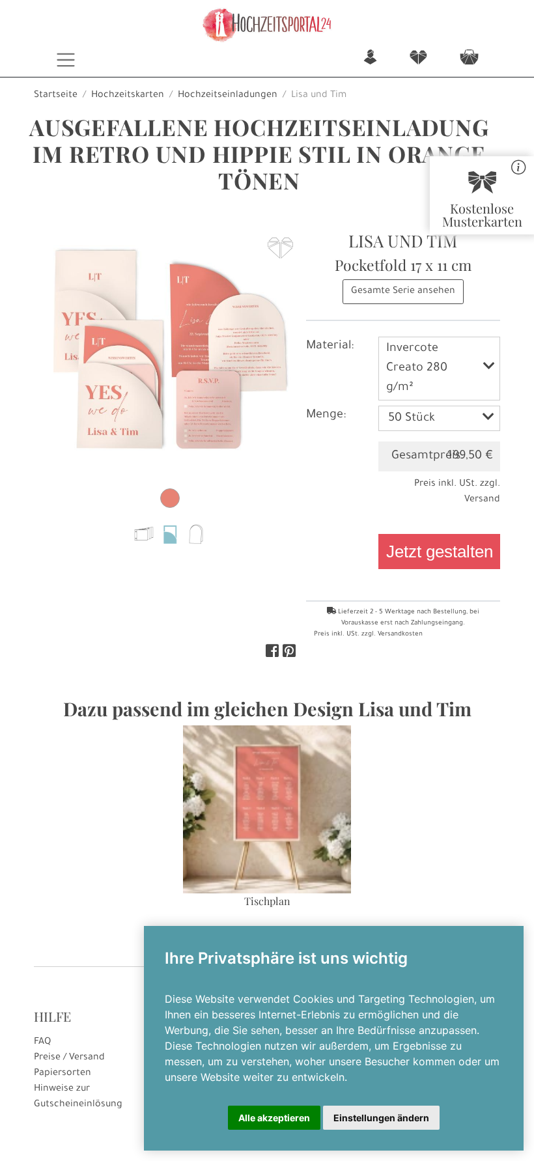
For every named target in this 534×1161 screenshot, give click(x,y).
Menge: (326, 415)
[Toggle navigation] (66, 60)
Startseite (55, 96)
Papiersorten (62, 1074)
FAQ (42, 1042)
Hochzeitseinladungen (227, 96)
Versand (482, 500)
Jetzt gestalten (439, 551)
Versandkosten (400, 634)
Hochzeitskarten (127, 96)
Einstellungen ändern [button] (381, 1117)
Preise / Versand (69, 1058)
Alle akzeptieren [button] (274, 1117)
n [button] (370, 58)
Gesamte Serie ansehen (403, 292)
